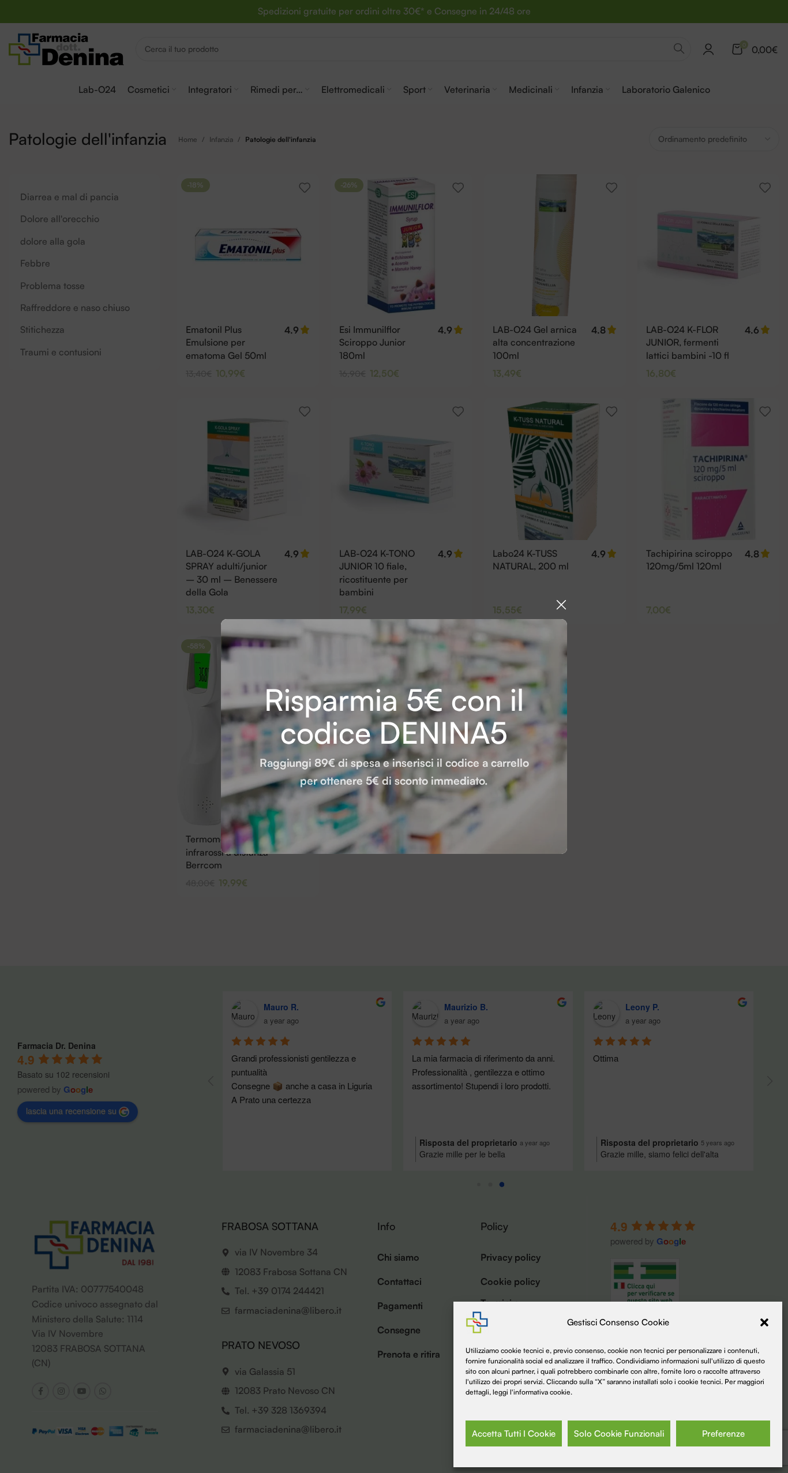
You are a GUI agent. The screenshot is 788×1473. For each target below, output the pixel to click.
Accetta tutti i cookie (514, 1433)
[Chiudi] (561, 604)
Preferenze (723, 1433)
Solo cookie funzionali (619, 1433)
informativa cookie (542, 1392)
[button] (764, 1322)
